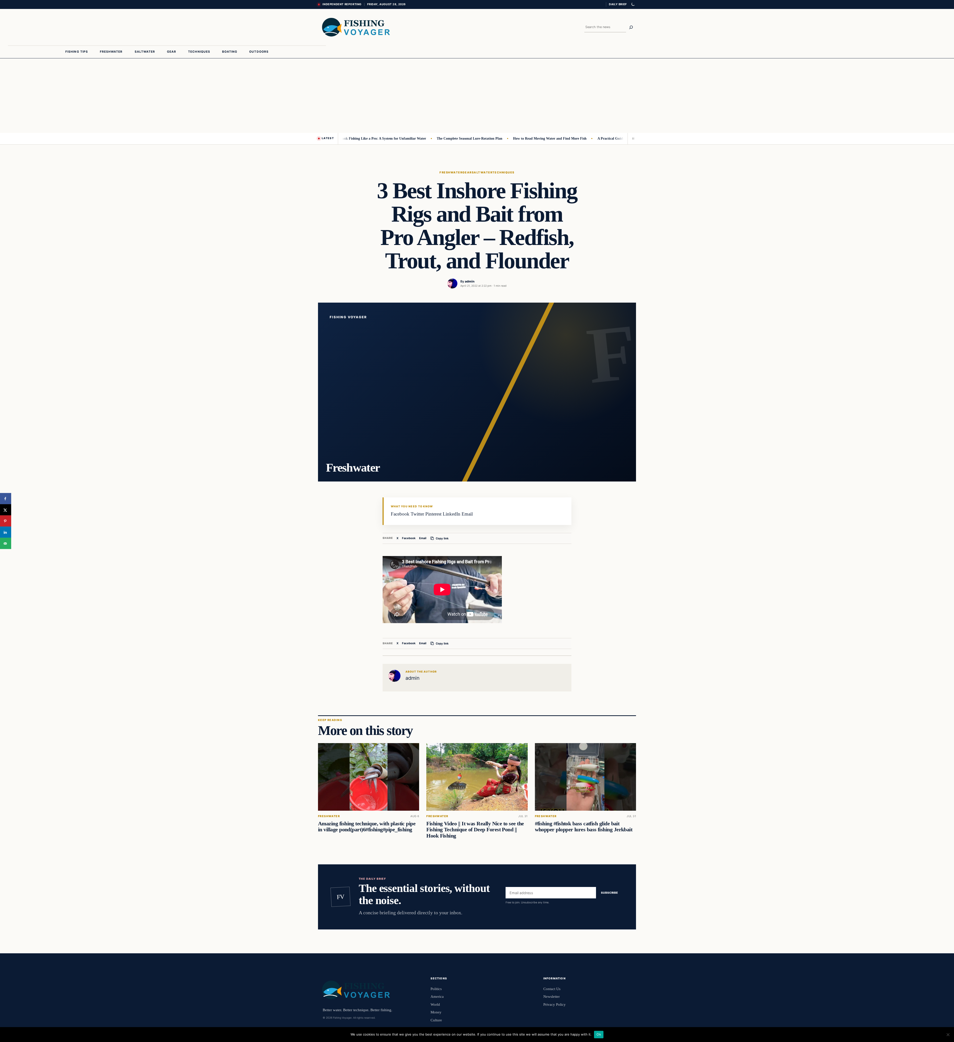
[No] (947, 1034)
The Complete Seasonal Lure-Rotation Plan (445, 138)
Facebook (409, 538)
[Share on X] (5, 510)
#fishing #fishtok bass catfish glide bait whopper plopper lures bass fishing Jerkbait (584, 827)
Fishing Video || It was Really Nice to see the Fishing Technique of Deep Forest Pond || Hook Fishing (475, 830)
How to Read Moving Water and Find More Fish (526, 138)
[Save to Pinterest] (5, 521)
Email (422, 538)
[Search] (631, 27)
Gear (467, 172)
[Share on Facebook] (5, 498)
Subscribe (609, 893)
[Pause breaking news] (632, 138)
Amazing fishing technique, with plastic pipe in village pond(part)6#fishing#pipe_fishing (366, 827)
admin (470, 281)
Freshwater (450, 172)
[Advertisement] (477, 95)
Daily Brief (618, 4)
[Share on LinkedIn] (5, 532)
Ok (598, 1034)
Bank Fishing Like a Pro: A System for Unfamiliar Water (359, 138)
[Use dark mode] (633, 4)
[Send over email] (5, 543)
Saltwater (482, 172)
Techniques (503, 172)
